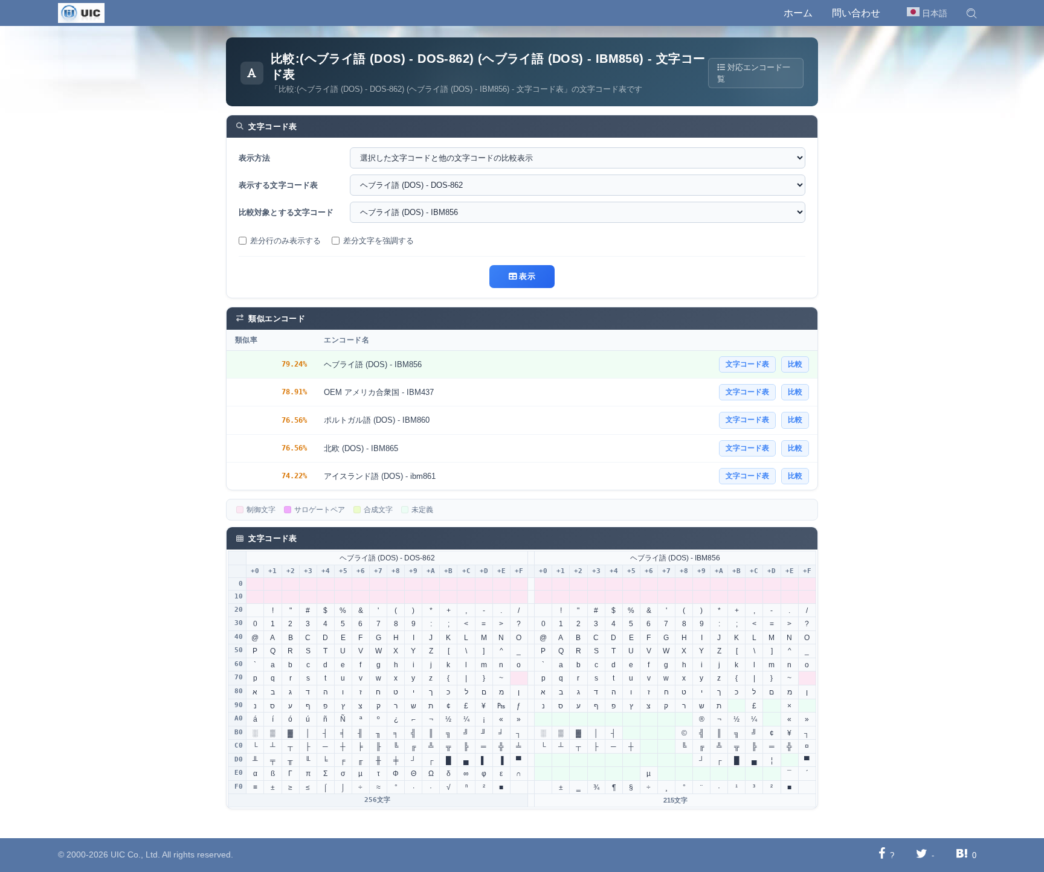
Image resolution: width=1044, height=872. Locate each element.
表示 (526, 276)
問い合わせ (856, 13)
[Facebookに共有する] (881, 855)
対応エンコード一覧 (753, 73)
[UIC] (81, 12)
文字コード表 (747, 364)
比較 (795, 364)
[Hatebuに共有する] (962, 855)
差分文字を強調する (378, 240)
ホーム (798, 13)
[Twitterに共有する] (921, 855)
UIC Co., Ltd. (135, 854)
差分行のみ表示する (285, 240)
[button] (971, 13)
